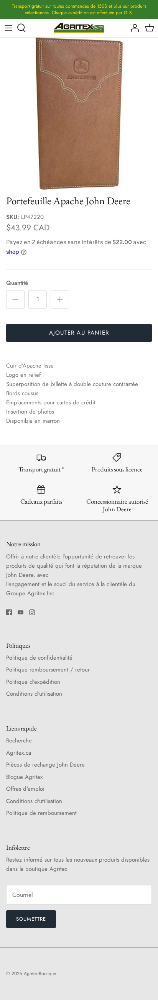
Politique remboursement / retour (48, 669)
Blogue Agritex (24, 777)
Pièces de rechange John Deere (45, 764)
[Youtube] (20, 612)
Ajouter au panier (79, 332)
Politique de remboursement (41, 813)
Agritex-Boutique (40, 973)
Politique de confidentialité (39, 658)
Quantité (17, 283)
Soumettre (31, 919)
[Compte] (132, 28)
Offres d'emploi (25, 789)
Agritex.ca (18, 753)
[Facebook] (9, 612)
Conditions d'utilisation (34, 694)
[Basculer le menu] (8, 28)
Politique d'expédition (33, 682)
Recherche (19, 740)
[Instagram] (32, 612)
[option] (79, 114)
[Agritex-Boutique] (79, 28)
